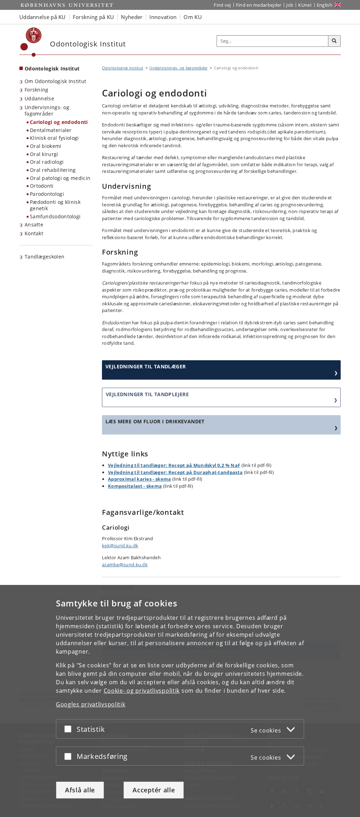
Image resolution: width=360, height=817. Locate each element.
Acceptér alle (154, 790)
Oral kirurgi (44, 154)
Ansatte (34, 224)
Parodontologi (47, 194)
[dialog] (180, 701)
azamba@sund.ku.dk (125, 564)
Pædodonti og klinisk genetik (55, 205)
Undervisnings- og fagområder (47, 110)
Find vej (222, 5)
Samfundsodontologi (55, 216)
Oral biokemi (46, 146)
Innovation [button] (162, 16)
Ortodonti (42, 185)
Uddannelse (39, 98)
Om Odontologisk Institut (55, 81)
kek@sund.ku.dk (120, 545)
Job (289, 5)
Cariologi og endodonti (59, 122)
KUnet (305, 5)
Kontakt (34, 233)
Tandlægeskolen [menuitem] (44, 256)
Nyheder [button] (131, 16)
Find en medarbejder (259, 5)
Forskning (37, 89)
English (324, 5)
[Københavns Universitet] (31, 42)
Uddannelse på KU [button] (42, 16)
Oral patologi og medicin (60, 178)
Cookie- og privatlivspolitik (142, 690)
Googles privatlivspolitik (91, 704)
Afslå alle (80, 790)
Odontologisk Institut (52, 68)
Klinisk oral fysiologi (54, 138)
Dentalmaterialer (51, 130)
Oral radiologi (47, 161)
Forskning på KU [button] (93, 16)
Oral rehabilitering (53, 170)
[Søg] (334, 41)
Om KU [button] (193, 16)
